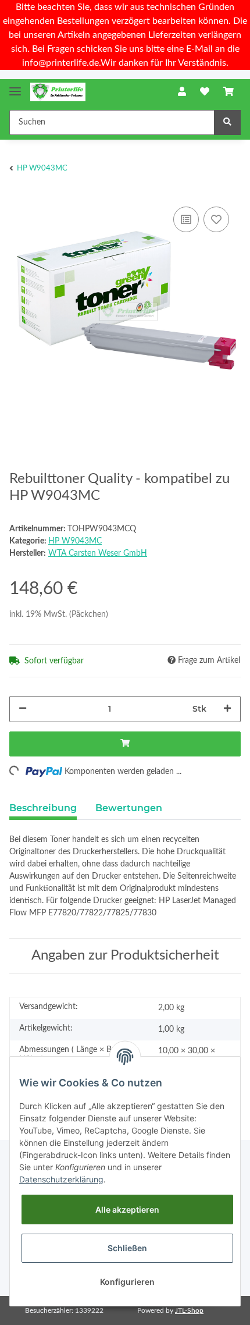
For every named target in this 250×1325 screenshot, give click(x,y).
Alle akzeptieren (127, 1209)
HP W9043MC (75, 541)
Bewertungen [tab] (128, 808)
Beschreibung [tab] (43, 808)
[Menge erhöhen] (227, 709)
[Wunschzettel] (204, 92)
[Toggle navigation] (15, 86)
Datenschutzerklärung (61, 1179)
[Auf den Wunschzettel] (216, 219)
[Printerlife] (57, 92)
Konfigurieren (127, 1282)
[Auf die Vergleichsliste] (186, 219)
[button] (182, 92)
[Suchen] (227, 122)
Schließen (127, 1248)
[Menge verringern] (22, 709)
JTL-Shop (189, 1310)
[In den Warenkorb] (125, 743)
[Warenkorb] (228, 92)
